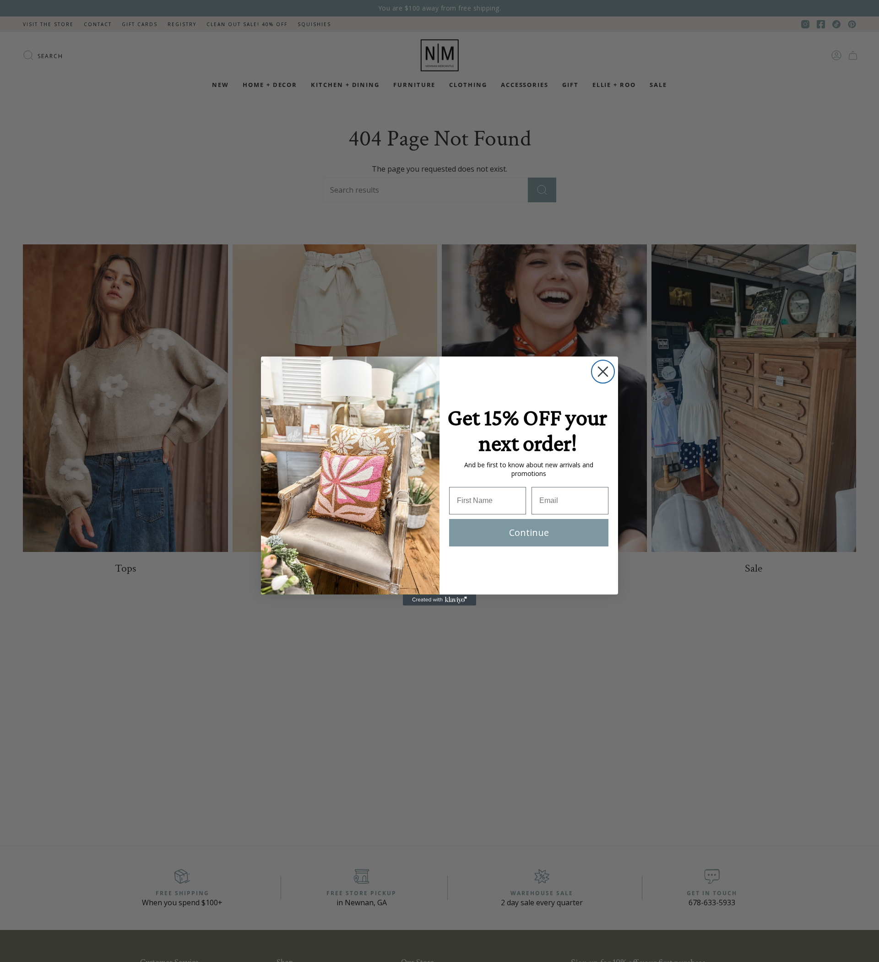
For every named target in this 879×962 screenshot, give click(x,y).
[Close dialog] (602, 371)
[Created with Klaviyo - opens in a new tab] (439, 599)
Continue (529, 532)
